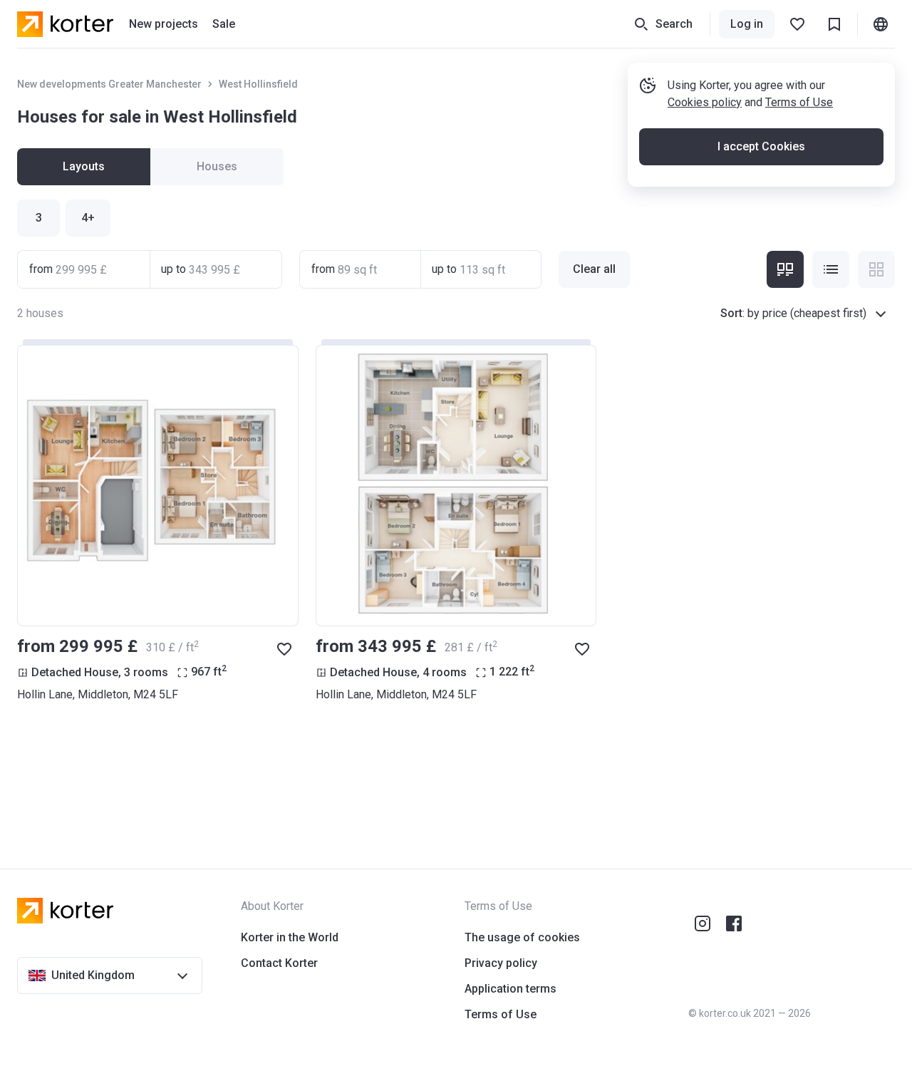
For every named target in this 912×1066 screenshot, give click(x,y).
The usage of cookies (522, 937)
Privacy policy (501, 963)
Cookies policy (705, 102)
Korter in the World (289, 937)
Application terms (510, 988)
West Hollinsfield (258, 84)
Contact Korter (279, 963)
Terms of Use (799, 102)
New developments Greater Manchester (109, 84)
